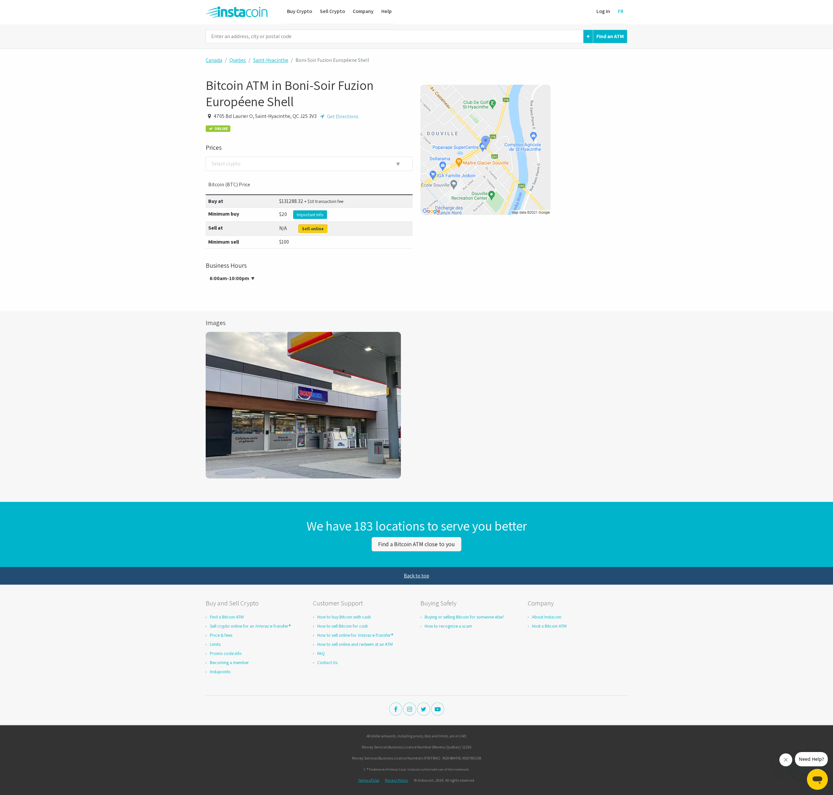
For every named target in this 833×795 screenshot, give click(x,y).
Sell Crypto (332, 11)
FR (620, 11)
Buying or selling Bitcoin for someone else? (464, 617)
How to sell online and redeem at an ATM (355, 644)
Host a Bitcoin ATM (549, 626)
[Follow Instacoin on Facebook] (395, 709)
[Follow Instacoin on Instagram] (409, 709)
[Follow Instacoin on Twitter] (423, 709)
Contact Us (327, 662)
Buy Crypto (299, 11)
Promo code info (226, 653)
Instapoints (220, 671)
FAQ (321, 653)
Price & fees (221, 635)
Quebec (237, 60)
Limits (215, 644)
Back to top (416, 575)
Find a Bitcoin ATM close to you (416, 544)
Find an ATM (610, 36)
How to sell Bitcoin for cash (342, 626)
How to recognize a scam (448, 626)
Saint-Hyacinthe (270, 60)
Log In (603, 11)
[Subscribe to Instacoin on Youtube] (437, 709)
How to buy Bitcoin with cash (344, 617)
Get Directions (342, 116)
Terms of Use (368, 780)
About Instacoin (546, 617)
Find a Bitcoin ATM (227, 617)
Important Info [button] (310, 215)
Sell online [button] (313, 229)
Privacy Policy (396, 780)
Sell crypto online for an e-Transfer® (250, 626)
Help (386, 11)
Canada (214, 60)
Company (363, 11)
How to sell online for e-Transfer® (355, 635)
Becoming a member (229, 662)
